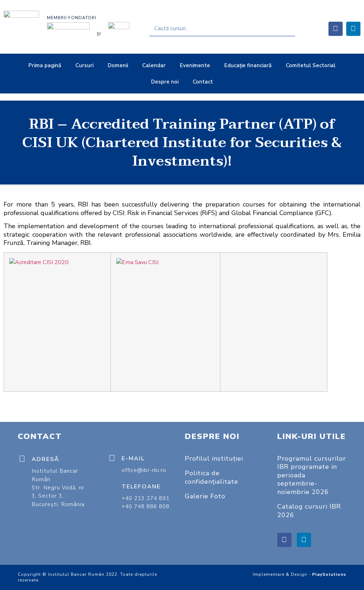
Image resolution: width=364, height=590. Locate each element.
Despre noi (164, 81)
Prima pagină (44, 65)
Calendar (154, 65)
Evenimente (195, 65)
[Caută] (287, 28)
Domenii (118, 65)
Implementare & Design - (299, 574)
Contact (203, 81)
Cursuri (84, 65)
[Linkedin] (353, 29)
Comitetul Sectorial (311, 65)
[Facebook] (335, 29)
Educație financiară (248, 65)
